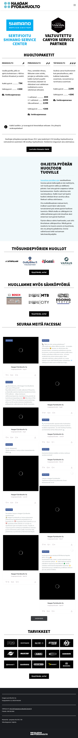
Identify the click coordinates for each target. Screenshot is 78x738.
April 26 (25, 576)
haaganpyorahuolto (16, 369)
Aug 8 (60, 407)
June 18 (25, 497)
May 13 (61, 462)
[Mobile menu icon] (74, 5)
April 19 (61, 605)
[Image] (14, 298)
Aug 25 (24, 369)
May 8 (60, 539)
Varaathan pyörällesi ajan (50, 180)
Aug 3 (24, 431)
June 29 (61, 436)
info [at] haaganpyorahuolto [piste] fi (21, 709)
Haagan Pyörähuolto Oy (19, 367)
